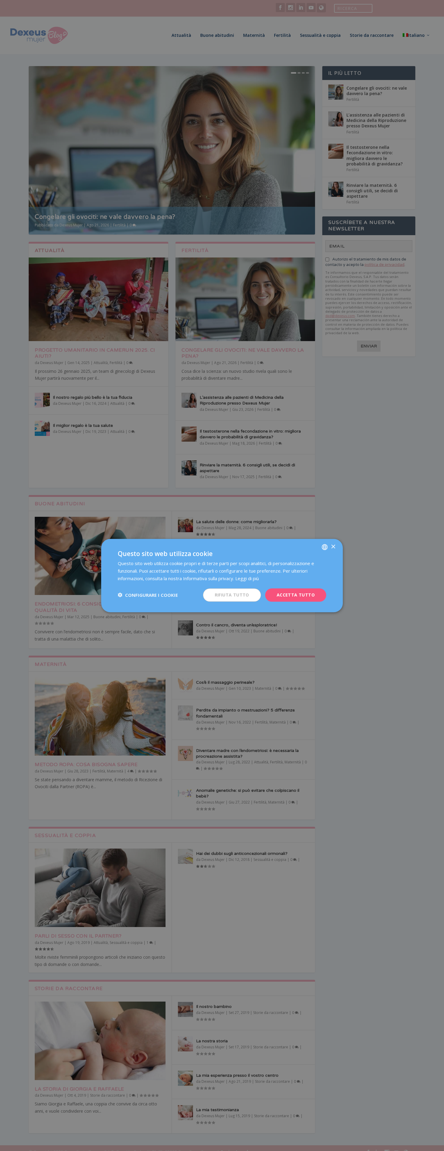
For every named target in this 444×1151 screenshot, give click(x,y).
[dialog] (222, 575)
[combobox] (325, 547)
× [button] (333, 546)
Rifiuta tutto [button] (232, 594)
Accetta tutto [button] (296, 594)
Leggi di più (247, 578)
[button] (148, 595)
